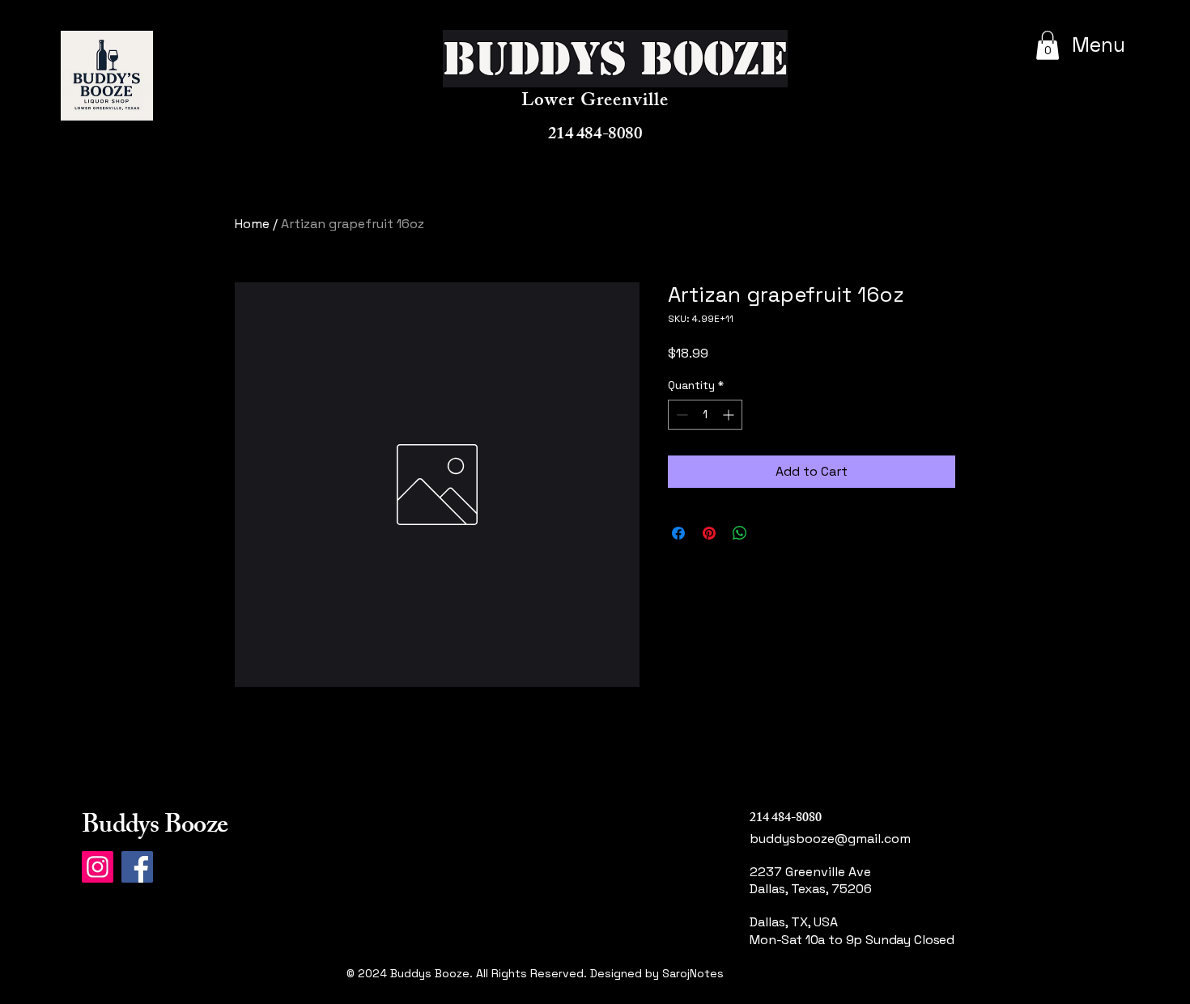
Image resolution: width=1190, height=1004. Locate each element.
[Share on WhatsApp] (740, 533)
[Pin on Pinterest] (709, 533)
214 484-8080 (595, 135)
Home (252, 223)
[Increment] (730, 414)
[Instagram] (97, 867)
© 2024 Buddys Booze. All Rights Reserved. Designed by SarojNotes (535, 973)
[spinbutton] (705, 414)
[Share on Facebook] (678, 533)
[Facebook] (137, 867)
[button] (1047, 45)
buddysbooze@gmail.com (830, 838)
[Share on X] (770, 533)
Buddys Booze (154, 827)
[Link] (811, 992)
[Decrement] (680, 414)
